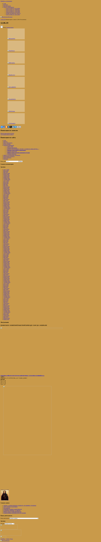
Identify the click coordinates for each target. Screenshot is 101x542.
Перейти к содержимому (6, 1)
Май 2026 (5, 172)
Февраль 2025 (6, 187)
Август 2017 (6, 298)
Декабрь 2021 (6, 234)
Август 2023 (6, 209)
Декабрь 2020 (6, 248)
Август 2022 (6, 224)
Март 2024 (5, 200)
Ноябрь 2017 (6, 294)
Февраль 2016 (6, 318)
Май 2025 (5, 184)
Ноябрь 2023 (6, 205)
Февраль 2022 (6, 231)
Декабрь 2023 (6, 204)
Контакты (5, 4)
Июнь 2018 (6, 286)
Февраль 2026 (6, 173)
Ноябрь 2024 (6, 190)
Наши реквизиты (7, 157)
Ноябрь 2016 (6, 309)
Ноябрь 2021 (6, 235)
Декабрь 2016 (6, 308)
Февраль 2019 (6, 276)
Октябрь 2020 (6, 251)
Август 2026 (6, 169)
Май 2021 (5, 242)
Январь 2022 (6, 232)
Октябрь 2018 (6, 281)
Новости (5, 141)
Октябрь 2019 (6, 266)
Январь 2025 (6, 188)
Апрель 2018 (6, 288)
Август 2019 (6, 268)
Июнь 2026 (6, 170)
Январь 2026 (6, 174)
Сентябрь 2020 (6, 252)
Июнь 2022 (6, 226)
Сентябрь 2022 (6, 222)
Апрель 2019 (6, 273)
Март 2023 (5, 215)
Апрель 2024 (6, 199)
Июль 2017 (5, 299)
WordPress (3, 539)
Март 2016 (5, 317)
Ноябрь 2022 (6, 220)
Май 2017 (5, 302)
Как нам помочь (7, 6)
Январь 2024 (6, 203)
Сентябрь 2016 (6, 312)
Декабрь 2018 (6, 278)
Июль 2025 (5, 182)
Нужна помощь (7, 144)
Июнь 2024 (6, 196)
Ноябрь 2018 (6, 279)
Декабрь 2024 (6, 189)
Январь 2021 (6, 247)
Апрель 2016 (6, 315)
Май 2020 (5, 257)
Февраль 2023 (6, 216)
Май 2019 (5, 272)
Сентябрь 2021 (6, 237)
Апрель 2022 (6, 229)
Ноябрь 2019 (6, 265)
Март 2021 (5, 245)
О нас (4, 3)
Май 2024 (5, 198)
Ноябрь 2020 (6, 250)
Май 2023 (5, 213)
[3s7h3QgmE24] (16, 118)
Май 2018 (5, 287)
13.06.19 (7, 134)
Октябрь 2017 (6, 295)
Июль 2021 (5, 240)
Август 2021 (6, 239)
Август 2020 (6, 253)
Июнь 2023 (6, 211)
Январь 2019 (6, 277)
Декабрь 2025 (6, 175)
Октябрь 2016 (6, 310)
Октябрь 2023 (6, 206)
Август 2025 (6, 180)
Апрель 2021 (6, 243)
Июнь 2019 (6, 271)
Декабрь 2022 (6, 219)
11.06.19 (7, 133)
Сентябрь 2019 (6, 267)
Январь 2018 (6, 292)
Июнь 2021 (6, 241)
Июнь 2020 (6, 256)
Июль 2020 (5, 255)
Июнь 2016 (6, 314)
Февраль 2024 (6, 201)
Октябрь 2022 (6, 221)
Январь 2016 (6, 319)
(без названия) (6, 508)
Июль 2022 (5, 225)
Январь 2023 (6, 218)
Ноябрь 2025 (6, 177)
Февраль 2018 (6, 291)
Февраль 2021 (6, 246)
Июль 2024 (5, 195)
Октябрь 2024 (6, 192)
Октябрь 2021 (6, 236)
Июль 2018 (5, 284)
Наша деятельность (5, 518)
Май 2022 (5, 227)
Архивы (2, 523)
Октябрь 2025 (6, 178)
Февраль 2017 (6, 305)
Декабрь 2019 (6, 263)
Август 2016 (6, 313)
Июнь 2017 (6, 300)
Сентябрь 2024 (6, 193)
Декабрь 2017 (6, 293)
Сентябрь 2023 (6, 208)
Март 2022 (5, 230)
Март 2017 (5, 304)
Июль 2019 (5, 269)
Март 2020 (5, 260)
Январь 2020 (6, 262)
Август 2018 (6, 283)
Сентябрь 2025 (6, 179)
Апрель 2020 (6, 258)
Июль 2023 (5, 210)
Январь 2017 (6, 307)
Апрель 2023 (6, 214)
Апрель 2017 (6, 303)
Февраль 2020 (6, 261)
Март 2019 (5, 274)
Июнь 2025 (6, 183)
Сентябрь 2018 (6, 282)
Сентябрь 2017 (6, 297)
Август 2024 (6, 194)
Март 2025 (5, 185)
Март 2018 (5, 289)
